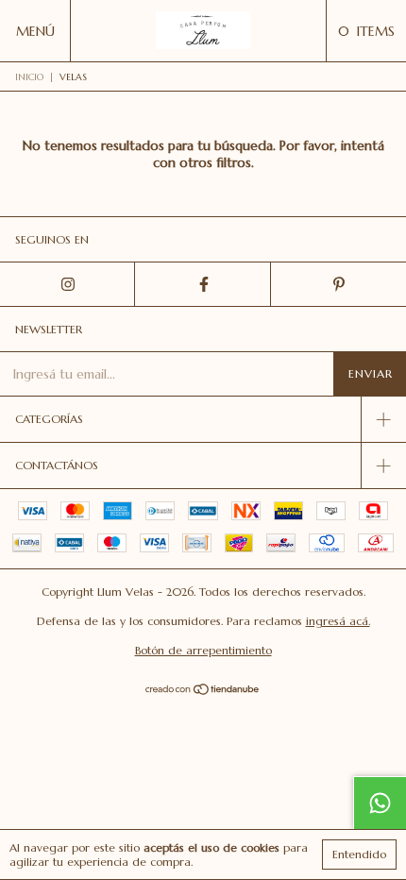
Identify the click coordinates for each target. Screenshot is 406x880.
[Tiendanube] (203, 691)
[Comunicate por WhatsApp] (379, 802)
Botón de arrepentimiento (203, 650)
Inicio (29, 77)
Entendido (359, 854)
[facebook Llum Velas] (202, 284)
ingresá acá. (338, 621)
